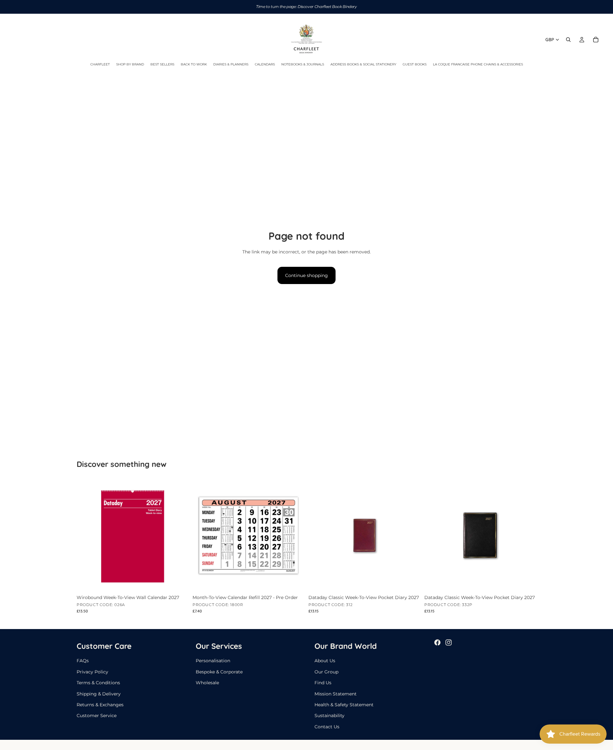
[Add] (179, 581)
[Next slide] (410, 535)
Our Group (326, 672)
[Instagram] (448, 642)
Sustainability (329, 715)
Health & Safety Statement (344, 705)
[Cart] (596, 40)
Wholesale (207, 683)
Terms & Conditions (98, 683)
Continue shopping (306, 275)
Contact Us (326, 727)
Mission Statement (335, 693)
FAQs (83, 661)
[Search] (568, 40)
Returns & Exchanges (100, 705)
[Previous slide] (318, 535)
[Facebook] (437, 642)
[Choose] (410, 581)
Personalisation (213, 661)
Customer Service (97, 715)
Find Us (322, 683)
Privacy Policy (92, 672)
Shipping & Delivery (99, 693)
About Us (324, 661)
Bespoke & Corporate (219, 672)
